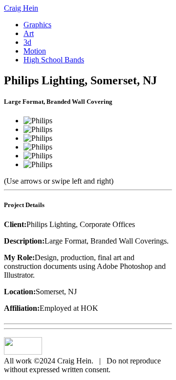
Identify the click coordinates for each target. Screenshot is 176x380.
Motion (34, 51)
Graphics (37, 24)
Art (28, 33)
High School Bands (53, 60)
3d (27, 42)
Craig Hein (21, 8)
